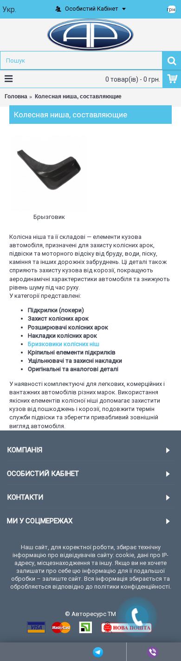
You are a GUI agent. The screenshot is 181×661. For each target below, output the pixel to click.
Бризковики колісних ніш (63, 343)
